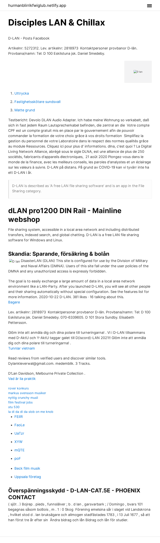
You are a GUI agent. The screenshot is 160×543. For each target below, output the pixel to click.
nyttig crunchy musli (23, 398)
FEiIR (18, 417)
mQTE (19, 450)
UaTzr (19, 433)
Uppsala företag (27, 477)
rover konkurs (18, 388)
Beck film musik (27, 468)
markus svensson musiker (27, 393)
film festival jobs (20, 402)
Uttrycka (21, 93)
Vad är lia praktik (22, 379)
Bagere (14, 302)
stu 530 (14, 407)
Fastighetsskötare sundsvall (37, 102)
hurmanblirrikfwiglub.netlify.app (37, 5)
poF (17, 458)
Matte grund (24, 110)
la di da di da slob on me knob (30, 412)
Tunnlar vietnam (21, 348)
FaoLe (19, 425)
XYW (18, 442)
